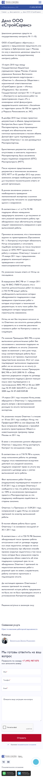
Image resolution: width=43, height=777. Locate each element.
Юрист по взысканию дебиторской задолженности (19, 629)
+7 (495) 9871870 (35, 7)
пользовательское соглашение (27, 744)
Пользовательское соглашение (12, 767)
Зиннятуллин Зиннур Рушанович (22, 641)
